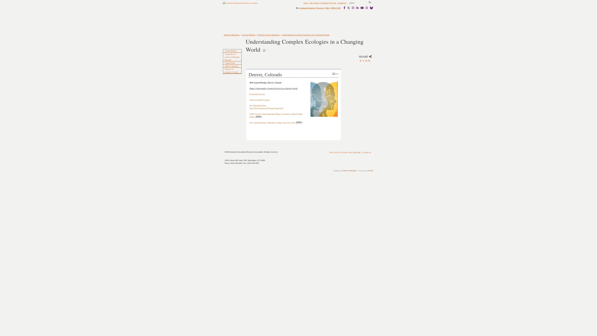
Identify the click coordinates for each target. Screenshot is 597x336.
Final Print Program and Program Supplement (266, 108)
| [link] (336, 3)
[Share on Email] (366, 60)
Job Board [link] (325, 3)
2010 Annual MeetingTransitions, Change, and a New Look (272, 122)
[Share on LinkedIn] (369, 60)
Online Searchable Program (259, 100)
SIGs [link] (327, 8)
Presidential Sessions (257, 94)
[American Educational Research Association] (240, 4)
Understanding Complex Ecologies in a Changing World (305, 35)
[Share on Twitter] (363, 60)
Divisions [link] (320, 8)
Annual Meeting (248, 35)
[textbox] (355, 3)
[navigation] (232, 22)
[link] (345, 8)
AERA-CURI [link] (335, 8)
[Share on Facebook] (360, 60)
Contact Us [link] (342, 3)
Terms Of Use (334, 152)
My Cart (333, 3)
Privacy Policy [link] (347, 152)
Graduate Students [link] (307, 8)
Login (306, 3)
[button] (370, 2)
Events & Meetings (232, 35)
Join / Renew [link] (314, 3)
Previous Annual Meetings (269, 35)
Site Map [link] (357, 152)
